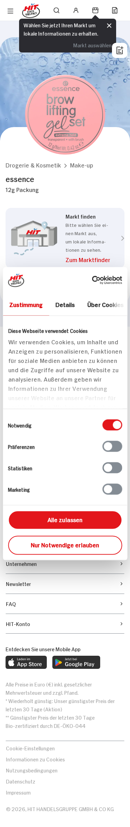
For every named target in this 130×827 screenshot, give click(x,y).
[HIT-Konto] (76, 10)
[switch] (112, 446)
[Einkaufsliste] (115, 10)
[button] (33, 165)
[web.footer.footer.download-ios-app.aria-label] (26, 662)
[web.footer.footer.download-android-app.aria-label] (76, 662)
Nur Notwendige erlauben (65, 544)
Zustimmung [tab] (26, 304)
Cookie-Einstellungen (30, 747)
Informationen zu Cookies (35, 759)
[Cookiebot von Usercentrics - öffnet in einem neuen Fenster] (92, 280)
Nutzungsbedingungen (32, 770)
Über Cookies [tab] (105, 304)
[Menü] (10, 11)
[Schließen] (109, 25)
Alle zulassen (65, 519)
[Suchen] (56, 10)
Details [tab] (65, 304)
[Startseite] (31, 10)
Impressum (18, 792)
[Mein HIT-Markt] (95, 10)
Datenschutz (20, 781)
